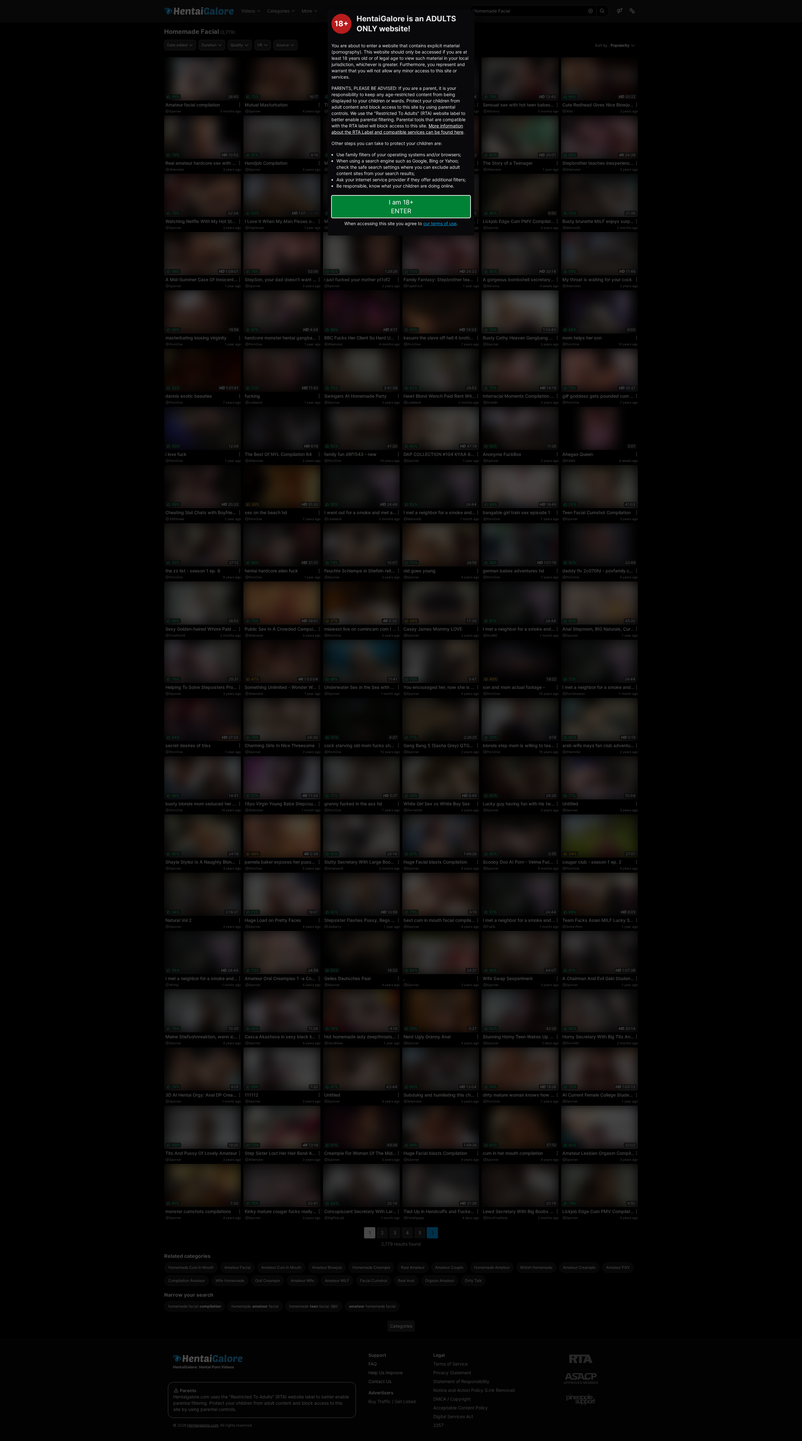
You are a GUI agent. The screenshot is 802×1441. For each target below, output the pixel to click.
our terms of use (439, 223)
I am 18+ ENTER (401, 207)
